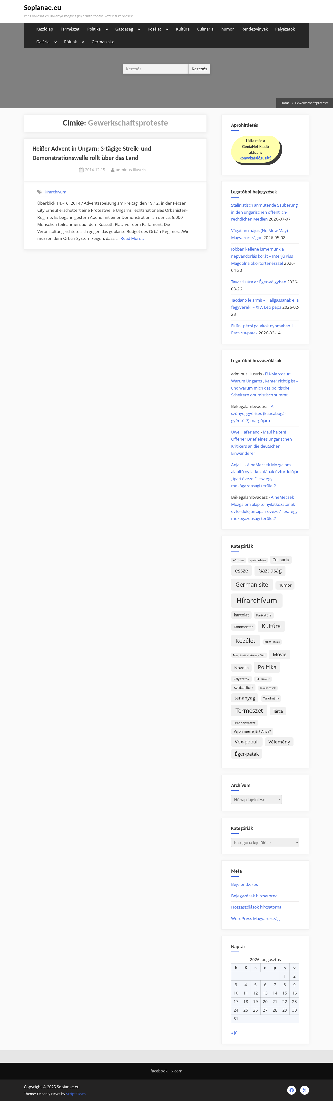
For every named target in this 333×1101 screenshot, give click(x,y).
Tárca (278, 711)
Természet (70, 29)
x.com (176, 1071)
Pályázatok (285, 29)
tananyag (245, 698)
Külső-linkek (272, 642)
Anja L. (237, 464)
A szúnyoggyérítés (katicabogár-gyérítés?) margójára (259, 413)
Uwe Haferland (245, 432)
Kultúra (183, 29)
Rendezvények (255, 29)
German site (103, 41)
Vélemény (279, 742)
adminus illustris (131, 169)
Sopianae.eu (42, 8)
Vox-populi (247, 741)
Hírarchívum (54, 192)
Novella (241, 667)
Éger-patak (247, 754)
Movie (279, 654)
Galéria (42, 41)
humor (227, 29)
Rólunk (70, 41)
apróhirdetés (258, 560)
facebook (159, 1071)
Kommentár (243, 627)
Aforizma (238, 560)
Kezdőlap (44, 29)
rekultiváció (263, 679)
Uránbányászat (244, 723)
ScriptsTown (76, 1093)
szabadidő (243, 687)
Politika (94, 29)
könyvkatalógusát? (256, 158)
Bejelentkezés (244, 884)
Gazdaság (124, 29)
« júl (234, 1033)
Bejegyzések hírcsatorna (254, 896)
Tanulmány (271, 698)
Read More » (132, 238)
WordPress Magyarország (255, 918)
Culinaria (205, 29)
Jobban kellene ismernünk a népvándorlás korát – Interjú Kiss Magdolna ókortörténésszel (262, 256)
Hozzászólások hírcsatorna (256, 907)
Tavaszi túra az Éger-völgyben (258, 282)
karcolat (241, 615)
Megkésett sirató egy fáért (249, 655)
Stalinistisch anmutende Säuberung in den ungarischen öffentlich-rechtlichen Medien (264, 212)
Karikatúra (263, 615)
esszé (241, 570)
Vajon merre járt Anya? (252, 731)
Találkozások (268, 688)
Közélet (154, 29)
